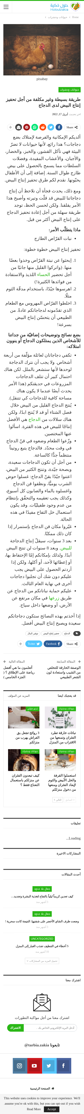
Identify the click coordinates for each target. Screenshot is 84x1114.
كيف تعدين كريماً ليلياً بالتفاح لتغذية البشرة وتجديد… (42, 896)
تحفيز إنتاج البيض (51, 633)
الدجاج (34, 419)
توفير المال (33, 633)
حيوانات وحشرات (69, 89)
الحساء (43, 274)
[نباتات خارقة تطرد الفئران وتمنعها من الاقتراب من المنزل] (60, 717)
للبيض (66, 547)
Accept (51, 1109)
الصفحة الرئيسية (40, 1088)
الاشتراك (15, 1027)
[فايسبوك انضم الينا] (64, 1066)
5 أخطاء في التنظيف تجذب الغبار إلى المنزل (42, 946)
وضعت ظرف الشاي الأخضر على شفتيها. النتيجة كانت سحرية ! (42, 921)
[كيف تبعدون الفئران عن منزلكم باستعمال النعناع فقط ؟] (23, 760)
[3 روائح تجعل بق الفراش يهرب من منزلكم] (23, 717)
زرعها (54, 597)
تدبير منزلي (32, 709)
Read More (34, 1109)
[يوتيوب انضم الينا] (35, 1066)
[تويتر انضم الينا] (49, 1066)
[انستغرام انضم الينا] (20, 1066)
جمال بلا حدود (42, 888)
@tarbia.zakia (36, 1045)
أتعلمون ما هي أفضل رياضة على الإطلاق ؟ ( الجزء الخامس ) (18, 672)
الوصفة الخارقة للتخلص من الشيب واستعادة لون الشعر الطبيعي (63, 672)
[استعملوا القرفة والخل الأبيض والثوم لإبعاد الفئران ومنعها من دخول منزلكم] (60, 760)
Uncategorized (42, 938)
